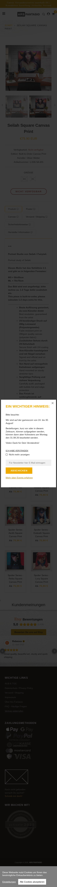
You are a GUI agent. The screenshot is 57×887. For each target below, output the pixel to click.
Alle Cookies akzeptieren (32, 882)
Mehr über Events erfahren (19, 477)
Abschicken (19, 470)
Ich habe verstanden (17, 451)
